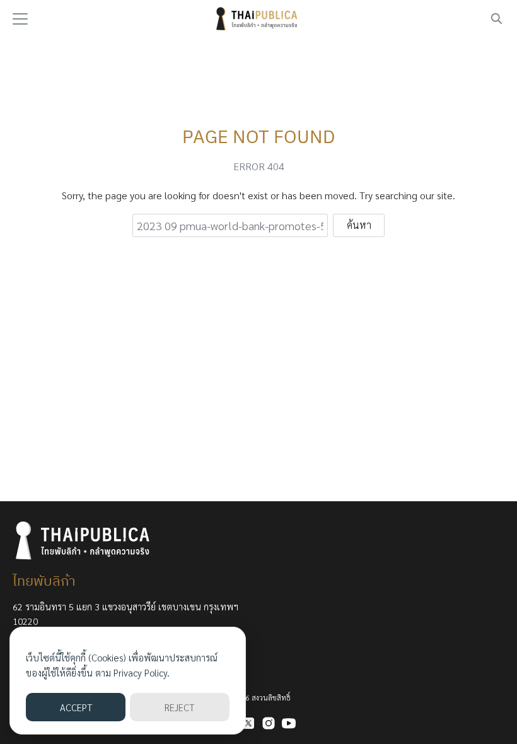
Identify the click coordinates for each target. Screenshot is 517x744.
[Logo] (258, 19)
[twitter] (248, 723)
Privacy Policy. (141, 672)
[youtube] (288, 723)
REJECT (179, 707)
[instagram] (268, 723)
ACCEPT (76, 707)
